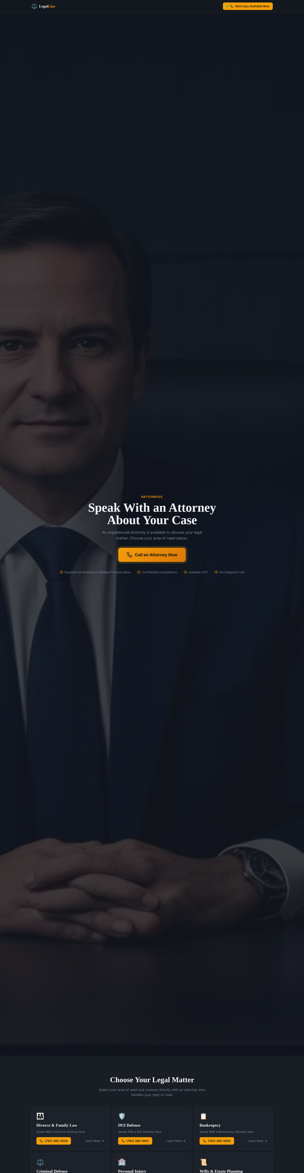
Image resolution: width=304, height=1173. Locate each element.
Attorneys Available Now (252, 6)
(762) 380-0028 (56, 1141)
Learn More (92, 1141)
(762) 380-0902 (219, 1141)
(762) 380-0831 (137, 1141)
